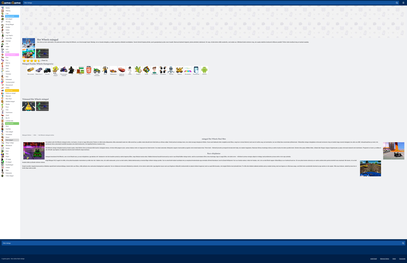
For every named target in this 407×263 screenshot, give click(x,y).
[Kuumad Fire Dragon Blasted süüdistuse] (42, 53)
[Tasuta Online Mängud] (11, 3)
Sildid (394, 259)
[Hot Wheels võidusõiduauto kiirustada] (28, 53)
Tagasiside (402, 259)
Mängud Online (384, 259)
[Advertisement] (118, 21)
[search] (397, 3)
